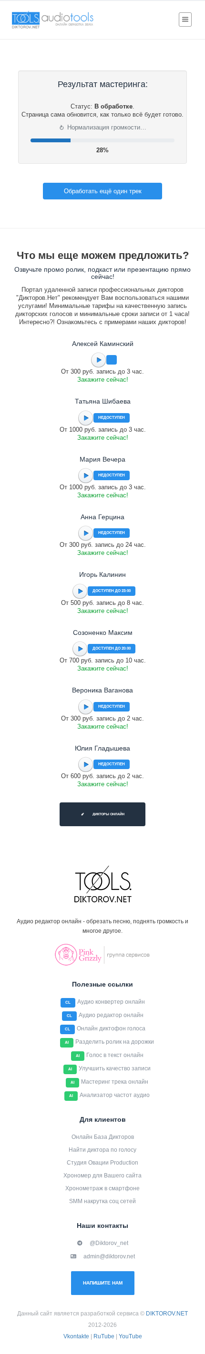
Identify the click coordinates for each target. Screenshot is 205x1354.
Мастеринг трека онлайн (114, 1081)
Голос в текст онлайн (115, 1055)
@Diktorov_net (109, 1243)
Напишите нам (103, 1282)
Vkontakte (76, 1336)
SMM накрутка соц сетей (102, 1201)
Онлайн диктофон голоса (111, 1028)
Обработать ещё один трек (103, 191)
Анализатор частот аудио (115, 1095)
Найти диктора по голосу (102, 1149)
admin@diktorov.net (109, 1256)
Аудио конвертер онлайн (111, 1001)
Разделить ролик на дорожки (114, 1041)
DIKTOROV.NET (167, 1313)
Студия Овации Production (102, 1162)
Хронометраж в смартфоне (102, 1188)
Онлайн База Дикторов (103, 1137)
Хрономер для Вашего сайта (102, 1175)
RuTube (103, 1336)
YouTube (130, 1336)
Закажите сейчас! (102, 379)
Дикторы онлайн (108, 814)
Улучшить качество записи (115, 1068)
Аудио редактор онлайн (111, 1015)
